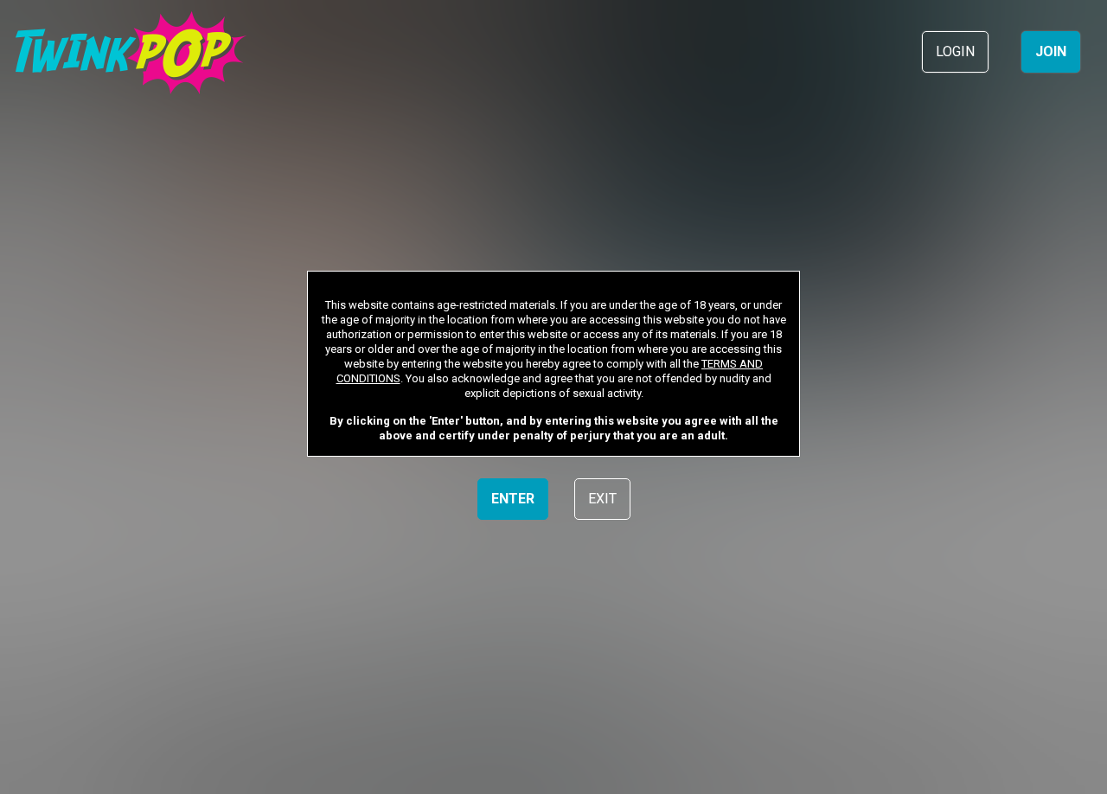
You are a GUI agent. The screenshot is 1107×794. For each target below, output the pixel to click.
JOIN (1050, 51)
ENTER (512, 498)
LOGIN (955, 51)
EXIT (602, 498)
